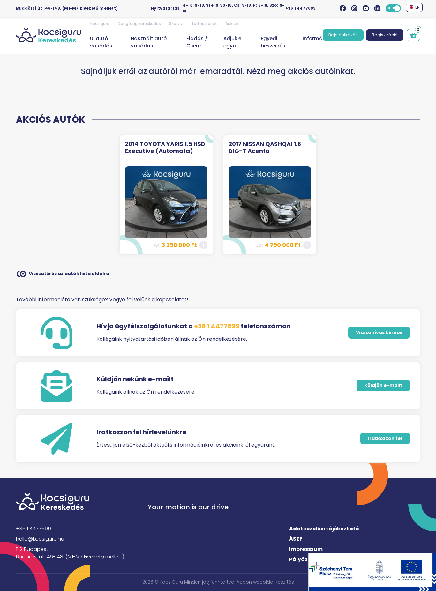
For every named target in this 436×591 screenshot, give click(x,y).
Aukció (231, 23)
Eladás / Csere (196, 42)
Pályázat (301, 559)
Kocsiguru (99, 23)
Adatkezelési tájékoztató (324, 528)
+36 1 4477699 (300, 8)
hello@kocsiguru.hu (40, 539)
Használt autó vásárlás (149, 42)
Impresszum (306, 549)
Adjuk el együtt (233, 42)
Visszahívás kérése (379, 332)
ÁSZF (295, 539)
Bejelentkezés (343, 35)
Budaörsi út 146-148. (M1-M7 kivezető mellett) (67, 8)
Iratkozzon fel (385, 438)
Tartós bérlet (204, 23)
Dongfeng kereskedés (139, 23)
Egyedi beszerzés (273, 42)
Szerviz (176, 23)
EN (417, 7)
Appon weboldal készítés (265, 582)
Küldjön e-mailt (383, 385)
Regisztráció (385, 35)
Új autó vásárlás (101, 42)
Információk (318, 38)
